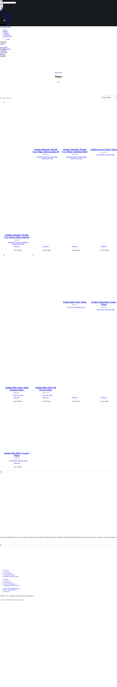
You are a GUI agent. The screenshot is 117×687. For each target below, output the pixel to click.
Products (5, 31)
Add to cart (17, 246)
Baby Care (16, 395)
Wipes (22, 244)
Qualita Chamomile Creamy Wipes (103, 303)
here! (22, 599)
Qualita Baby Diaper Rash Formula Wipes (16, 388)
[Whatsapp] (11, 541)
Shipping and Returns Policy (11, 576)
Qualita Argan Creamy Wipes (104, 149)
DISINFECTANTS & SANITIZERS (18, 242)
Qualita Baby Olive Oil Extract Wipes (46, 388)
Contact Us (6, 34)
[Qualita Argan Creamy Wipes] (104, 122)
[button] (17, 250)
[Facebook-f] (2, 541)
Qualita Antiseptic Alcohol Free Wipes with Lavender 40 (46, 150)
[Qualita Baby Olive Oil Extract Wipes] (45, 318)
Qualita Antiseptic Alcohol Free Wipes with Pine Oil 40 (74, 150)
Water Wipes (77, 307)
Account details (7, 36)
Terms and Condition (9, 575)
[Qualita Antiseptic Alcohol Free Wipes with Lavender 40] (45, 122)
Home (5, 30)
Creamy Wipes (100, 154)
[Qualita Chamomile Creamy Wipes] (104, 275)
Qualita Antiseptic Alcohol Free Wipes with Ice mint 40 (16, 236)
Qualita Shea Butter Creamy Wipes (16, 454)
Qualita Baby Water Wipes (75, 302)
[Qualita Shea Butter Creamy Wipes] (16, 426)
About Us (6, 33)
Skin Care (107, 154)
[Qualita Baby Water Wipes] (74, 275)
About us (5, 570)
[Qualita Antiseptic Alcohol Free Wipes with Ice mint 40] (16, 165)
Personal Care (16, 244)
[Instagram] (7, 541)
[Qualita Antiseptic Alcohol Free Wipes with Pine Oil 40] (74, 122)
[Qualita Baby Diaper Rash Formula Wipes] (16, 318)
